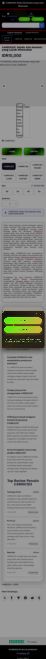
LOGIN (23, 321)
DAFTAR (23, 329)
